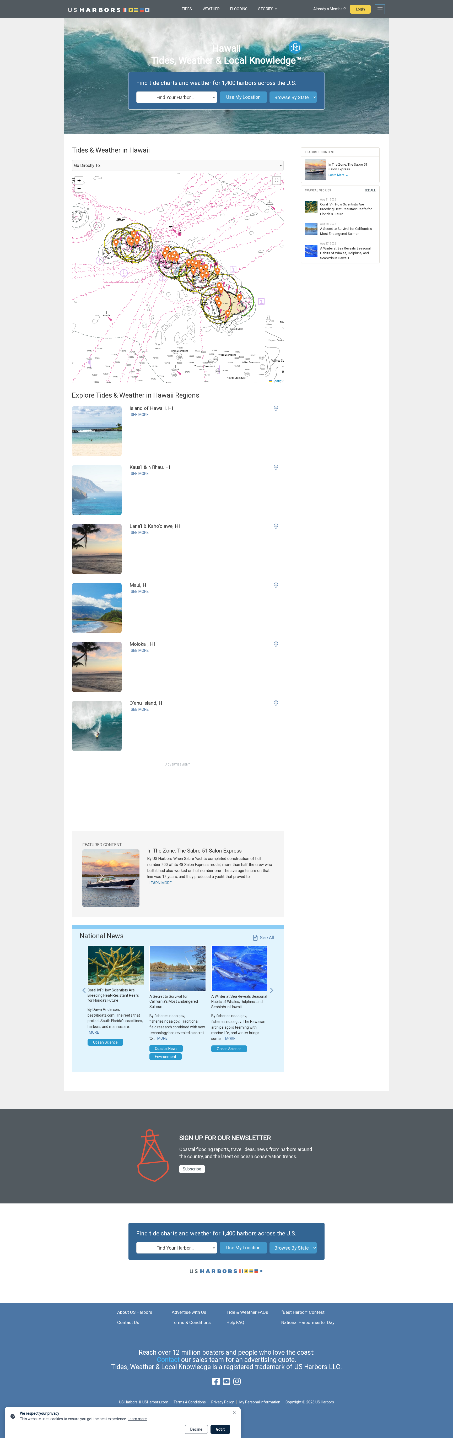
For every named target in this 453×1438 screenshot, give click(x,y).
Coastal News (166, 1048)
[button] (217, 272)
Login (360, 9)
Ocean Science (105, 1042)
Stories (266, 9)
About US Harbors (134, 1312)
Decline (196, 1429)
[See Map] (295, 47)
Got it (220, 1429)
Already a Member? (329, 9)
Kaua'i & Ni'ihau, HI (150, 467)
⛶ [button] (276, 180)
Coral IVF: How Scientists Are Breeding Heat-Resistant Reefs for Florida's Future (113, 995)
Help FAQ (235, 1322)
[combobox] (176, 97)
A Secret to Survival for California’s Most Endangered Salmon (173, 1001)
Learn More (160, 883)
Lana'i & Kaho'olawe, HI (155, 526)
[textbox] (177, 97)
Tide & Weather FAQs (247, 1312)
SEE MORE (140, 414)
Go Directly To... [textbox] (88, 165)
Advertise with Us (189, 1312)
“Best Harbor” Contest (303, 1312)
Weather (211, 9)
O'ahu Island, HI (147, 703)
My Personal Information (259, 1402)
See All (267, 937)
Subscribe (192, 1168)
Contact (168, 1360)
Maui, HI (139, 585)
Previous (84, 987)
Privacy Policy (222, 1402)
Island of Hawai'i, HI (151, 408)
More (94, 1032)
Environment (165, 1057)
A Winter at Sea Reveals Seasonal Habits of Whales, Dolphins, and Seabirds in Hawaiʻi (239, 1001)
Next (271, 987)
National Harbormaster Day (308, 1322)
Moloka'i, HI (142, 644)
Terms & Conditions (191, 1322)
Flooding (238, 9)
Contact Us (128, 1322)
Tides (187, 9)
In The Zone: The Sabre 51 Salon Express (194, 851)
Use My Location (243, 97)
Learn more (137, 1419)
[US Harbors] (108, 9)
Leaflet (277, 380)
